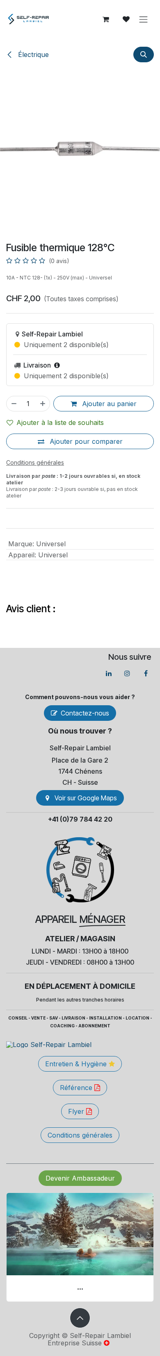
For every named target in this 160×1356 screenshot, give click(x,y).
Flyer (77, 1111)
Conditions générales (80, 1135)
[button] (143, 54)
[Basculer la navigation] (143, 19)
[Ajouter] (43, 403)
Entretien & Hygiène (77, 1064)
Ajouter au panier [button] (108, 404)
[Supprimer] (14, 403)
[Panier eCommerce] (105, 19)
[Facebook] (145, 673)
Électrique (32, 54)
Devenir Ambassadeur (80, 1178)
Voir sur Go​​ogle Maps (86, 798)
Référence (77, 1087)
